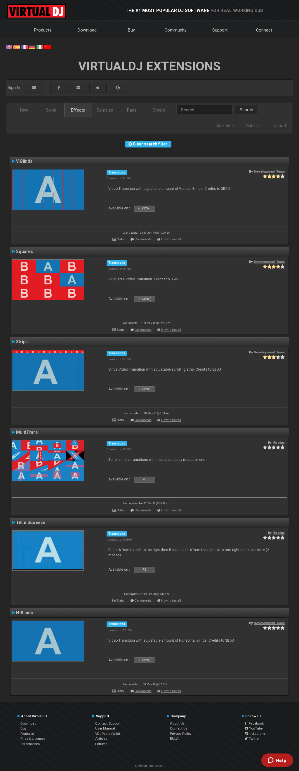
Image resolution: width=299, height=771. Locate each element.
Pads (131, 110)
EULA (174, 739)
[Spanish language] (16, 46)
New (24, 110)
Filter (251, 126)
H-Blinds (24, 612)
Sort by (223, 126)
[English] (9, 46)
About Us (177, 723)
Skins (51, 110)
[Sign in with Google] (118, 88)
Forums (101, 744)
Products (42, 30)
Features (27, 734)
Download (87, 30)
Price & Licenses (32, 739)
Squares (24, 251)
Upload (279, 126)
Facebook (255, 723)
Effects (78, 110)
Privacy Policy (181, 734)
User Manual (105, 728)
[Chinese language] (47, 46)
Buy (131, 30)
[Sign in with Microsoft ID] (78, 88)
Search (246, 109)
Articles (101, 739)
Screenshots (30, 744)
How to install (171, 239)
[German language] (32, 46)
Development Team (269, 171)
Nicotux (278, 442)
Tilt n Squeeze (31, 522)
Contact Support (108, 723)
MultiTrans (27, 432)
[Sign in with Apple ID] (98, 88)
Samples (105, 110)
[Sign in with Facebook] (59, 88)
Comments (143, 239)
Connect (264, 30)
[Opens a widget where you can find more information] (277, 760)
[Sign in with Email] (34, 88)
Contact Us (178, 728)
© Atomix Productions (149, 766)
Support (219, 30)
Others (158, 110)
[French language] (24, 46)
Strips (22, 341)
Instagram (256, 734)
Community (176, 30)
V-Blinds (24, 161)
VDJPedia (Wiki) (107, 734)
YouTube (255, 728)
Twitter (254, 739)
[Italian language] (39, 46)
